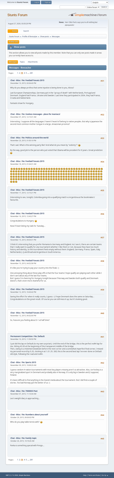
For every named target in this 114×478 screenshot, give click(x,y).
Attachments (33, 62)
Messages (13, 62)
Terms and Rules (94, 475)
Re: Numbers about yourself (35, 414)
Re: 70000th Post (30, 391)
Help (84, 475)
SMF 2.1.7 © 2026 (12, 475)
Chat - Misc (15, 80)
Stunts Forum (17, 15)
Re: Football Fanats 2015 (33, 80)
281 (31, 73)
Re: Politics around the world (35, 137)
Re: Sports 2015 (29, 362)
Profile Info (13, 42)
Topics (22, 62)
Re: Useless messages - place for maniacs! (41, 114)
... (29, 73)
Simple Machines (24, 475)
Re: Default (39, 336)
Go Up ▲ (105, 475)
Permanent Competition (21, 336)
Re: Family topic (29, 438)
